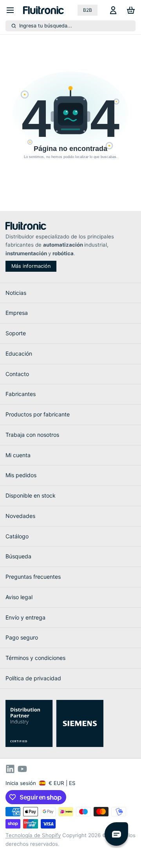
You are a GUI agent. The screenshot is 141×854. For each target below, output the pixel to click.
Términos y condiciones (35, 657)
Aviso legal (19, 597)
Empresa (16, 312)
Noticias (15, 292)
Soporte (15, 333)
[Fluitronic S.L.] (43, 10)
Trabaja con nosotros (32, 434)
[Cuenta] (112, 10)
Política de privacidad (33, 678)
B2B (87, 10)
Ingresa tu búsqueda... (45, 26)
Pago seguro (21, 637)
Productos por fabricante (37, 414)
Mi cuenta (18, 455)
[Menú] (12, 10)
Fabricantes (20, 394)
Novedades (20, 515)
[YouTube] (22, 769)
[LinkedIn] (10, 769)
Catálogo (17, 536)
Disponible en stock (30, 495)
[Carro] (129, 10)
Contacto (17, 374)
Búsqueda (18, 556)
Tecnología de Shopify (33, 835)
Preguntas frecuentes (33, 576)
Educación (18, 353)
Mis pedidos (20, 475)
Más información (31, 266)
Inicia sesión (20, 783)
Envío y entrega (25, 617)
